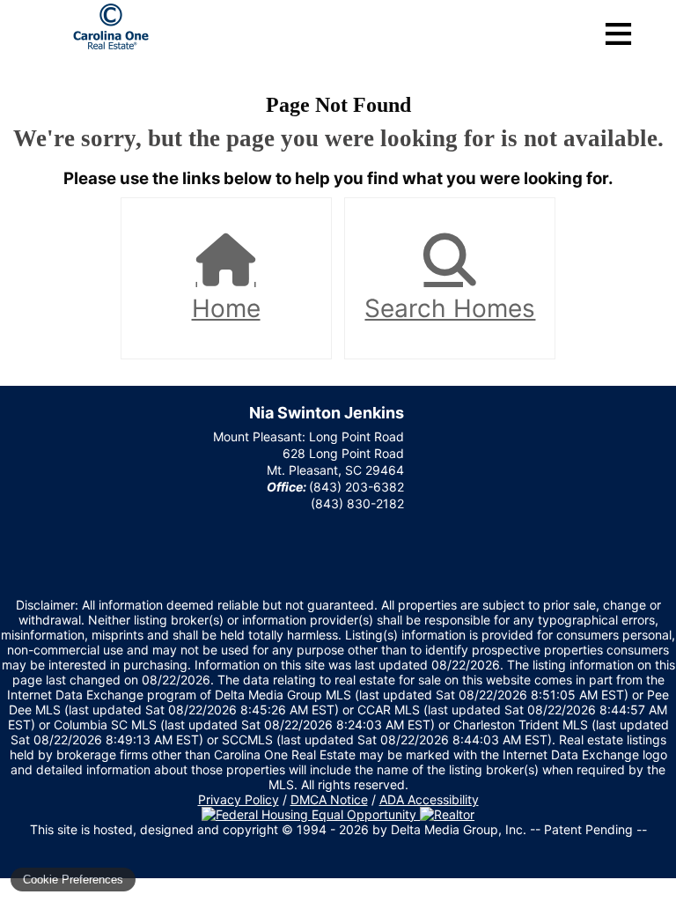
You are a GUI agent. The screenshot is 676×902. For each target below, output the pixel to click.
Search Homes (449, 308)
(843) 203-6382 (356, 486)
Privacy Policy (238, 799)
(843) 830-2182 (357, 503)
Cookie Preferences (73, 879)
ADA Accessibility (429, 799)
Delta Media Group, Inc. (458, 829)
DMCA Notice (329, 799)
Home (226, 308)
